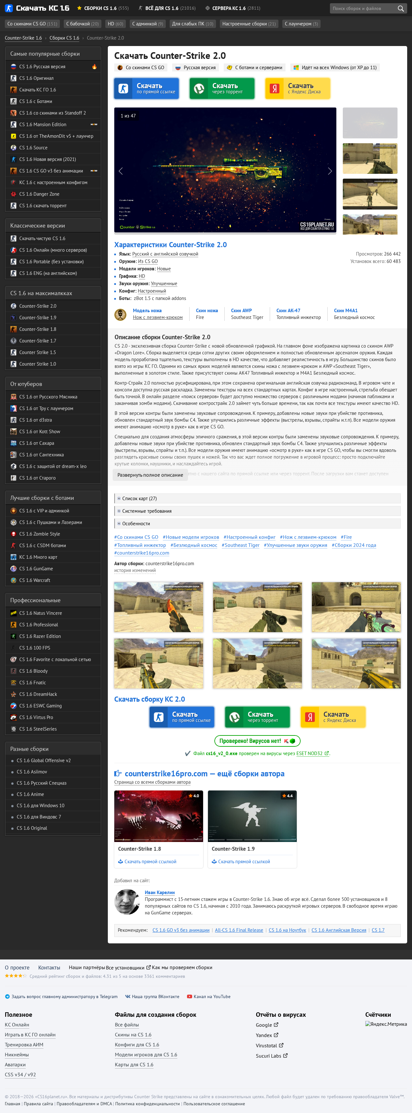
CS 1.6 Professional (38, 625)
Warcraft (41, 580)
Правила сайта (38, 1104)
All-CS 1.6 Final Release (239, 930)
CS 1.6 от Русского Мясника (48, 397)
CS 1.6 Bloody (33, 671)
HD (115, 24)
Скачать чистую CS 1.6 (42, 238)
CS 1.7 (378, 930)
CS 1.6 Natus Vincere (40, 613)
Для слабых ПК (192, 24)
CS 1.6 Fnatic (32, 682)
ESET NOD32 (309, 753)
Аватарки (15, 1064)
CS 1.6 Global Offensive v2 (44, 760)
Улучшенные (164, 283)
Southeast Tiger (242, 545)
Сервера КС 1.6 (229, 8)
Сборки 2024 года (355, 545)
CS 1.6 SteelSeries (38, 729)
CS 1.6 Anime (30, 794)
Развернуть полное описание (150, 475)
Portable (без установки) (58, 261)
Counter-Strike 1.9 (233, 848)
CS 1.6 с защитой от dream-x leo (53, 466)
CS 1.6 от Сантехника (41, 455)
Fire (348, 537)
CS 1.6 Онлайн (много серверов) (53, 250)
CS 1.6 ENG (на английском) (48, 273)
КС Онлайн (17, 1024)
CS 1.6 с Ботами (35, 101)
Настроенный (152, 291)
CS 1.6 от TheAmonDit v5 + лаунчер (56, 136)
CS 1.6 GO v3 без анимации (181, 930)
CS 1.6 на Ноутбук (287, 930)
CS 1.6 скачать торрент (43, 205)
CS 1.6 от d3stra (35, 420)
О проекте (17, 967)
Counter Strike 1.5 (37, 352)
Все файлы (127, 1024)
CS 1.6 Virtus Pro (36, 717)
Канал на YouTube (212, 996)
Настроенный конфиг (251, 537)
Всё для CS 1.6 (162, 8)
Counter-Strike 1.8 (139, 848)
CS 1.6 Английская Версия (339, 930)
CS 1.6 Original (32, 828)
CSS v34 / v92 (20, 1074)
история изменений (135, 570)
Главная (12, 1104)
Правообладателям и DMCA (84, 1104)
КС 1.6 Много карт (38, 557)
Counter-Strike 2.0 (37, 306)
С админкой (147, 24)
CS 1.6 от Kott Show (39, 431)
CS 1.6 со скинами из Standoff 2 (52, 113)
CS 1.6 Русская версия (42, 66)
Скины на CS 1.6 (133, 1034)
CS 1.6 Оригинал (36, 78)
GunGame (42, 569)
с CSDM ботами (49, 545)
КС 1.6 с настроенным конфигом (53, 182)
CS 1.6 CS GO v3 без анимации (51, 171)
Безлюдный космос (195, 545)
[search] (400, 8)
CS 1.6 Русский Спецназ (42, 783)
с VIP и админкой (50, 511)
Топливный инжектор (141, 545)
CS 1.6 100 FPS (34, 648)
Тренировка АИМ (24, 1044)
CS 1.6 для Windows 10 (40, 805)
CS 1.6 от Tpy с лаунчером (46, 408)
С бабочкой (82, 24)
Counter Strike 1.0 (37, 364)
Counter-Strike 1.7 (37, 341)
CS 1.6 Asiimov (32, 772)
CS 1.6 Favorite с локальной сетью (55, 659)
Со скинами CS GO (32, 24)
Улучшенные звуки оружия (297, 545)
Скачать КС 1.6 (42, 8)
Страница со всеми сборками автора (152, 782)
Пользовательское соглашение (214, 1104)
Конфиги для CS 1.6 (137, 1044)
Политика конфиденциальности (147, 1104)
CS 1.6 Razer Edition (40, 636)
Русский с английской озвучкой (165, 254)
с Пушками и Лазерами (57, 522)
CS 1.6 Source (33, 148)
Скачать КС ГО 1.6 (37, 90)
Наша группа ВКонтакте (155, 996)
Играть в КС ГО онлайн (30, 1034)
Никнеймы (17, 1054)
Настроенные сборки (249, 24)
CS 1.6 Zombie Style (39, 534)
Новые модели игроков (192, 537)
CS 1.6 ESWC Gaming (40, 706)
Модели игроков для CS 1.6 (146, 1054)
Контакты (49, 967)
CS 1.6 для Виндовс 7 (39, 817)
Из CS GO (148, 261)
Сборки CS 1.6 (100, 8)
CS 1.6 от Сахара (36, 443)
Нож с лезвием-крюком (309, 537)
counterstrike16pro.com (143, 552)
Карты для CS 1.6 (134, 1064)
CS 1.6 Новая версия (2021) (47, 159)
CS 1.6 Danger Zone (39, 194)
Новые (164, 269)
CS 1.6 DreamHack (38, 694)
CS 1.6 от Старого (37, 478)
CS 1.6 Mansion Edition (42, 124)
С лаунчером (301, 24)
